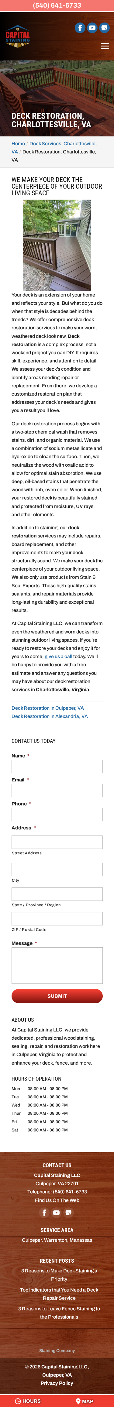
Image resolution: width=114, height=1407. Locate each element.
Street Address (27, 853)
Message (24, 943)
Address (24, 827)
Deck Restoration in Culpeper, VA (48, 708)
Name (20, 755)
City (16, 880)
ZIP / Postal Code (29, 930)
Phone (21, 803)
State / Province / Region (36, 905)
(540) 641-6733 (57, 5)
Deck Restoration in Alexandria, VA (50, 716)
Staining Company (57, 1350)
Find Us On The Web (57, 1200)
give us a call (58, 656)
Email (20, 779)
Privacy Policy (57, 1383)
